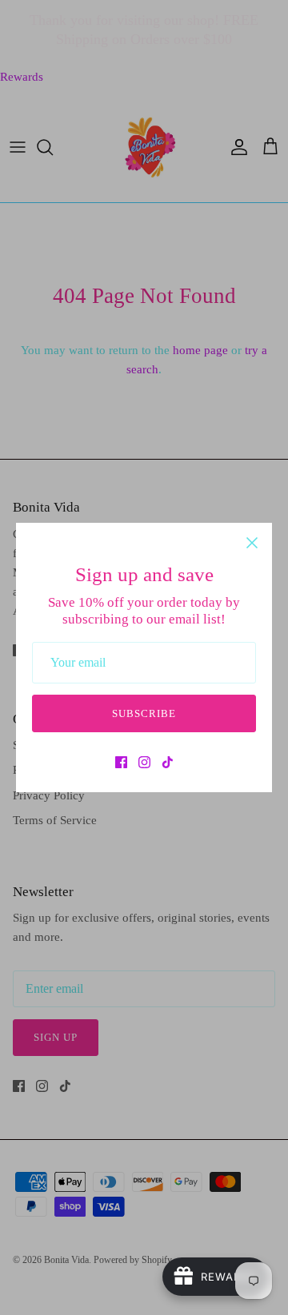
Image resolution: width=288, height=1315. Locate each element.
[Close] (252, 542)
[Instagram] (144, 762)
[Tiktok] (168, 762)
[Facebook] (121, 762)
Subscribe (144, 713)
